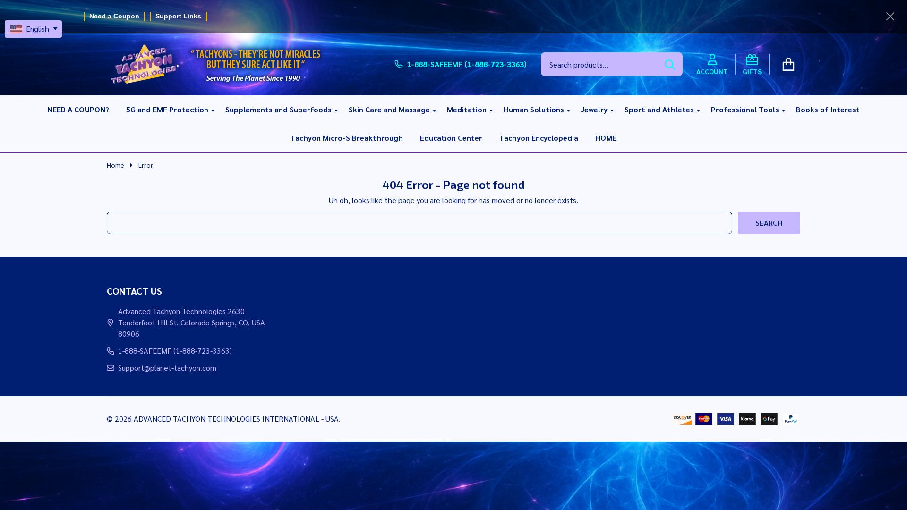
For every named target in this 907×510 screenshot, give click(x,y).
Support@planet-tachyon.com (167, 368)
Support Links (178, 16)
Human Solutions (534, 109)
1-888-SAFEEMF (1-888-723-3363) (175, 351)
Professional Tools (745, 109)
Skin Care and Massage (389, 109)
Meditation (467, 109)
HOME (605, 138)
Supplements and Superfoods (278, 109)
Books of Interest (828, 109)
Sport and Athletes (659, 109)
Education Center (451, 138)
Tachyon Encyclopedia (538, 138)
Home (115, 165)
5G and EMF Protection (167, 109)
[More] (209, 109)
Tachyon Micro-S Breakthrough (347, 138)
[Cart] (788, 64)
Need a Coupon (114, 16)
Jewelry (594, 109)
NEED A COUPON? (78, 109)
